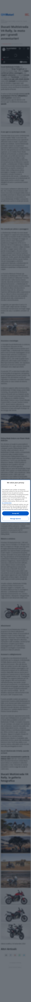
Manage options (15, 518)
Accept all (15, 513)
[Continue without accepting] (15, 485)
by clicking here (6, 503)
